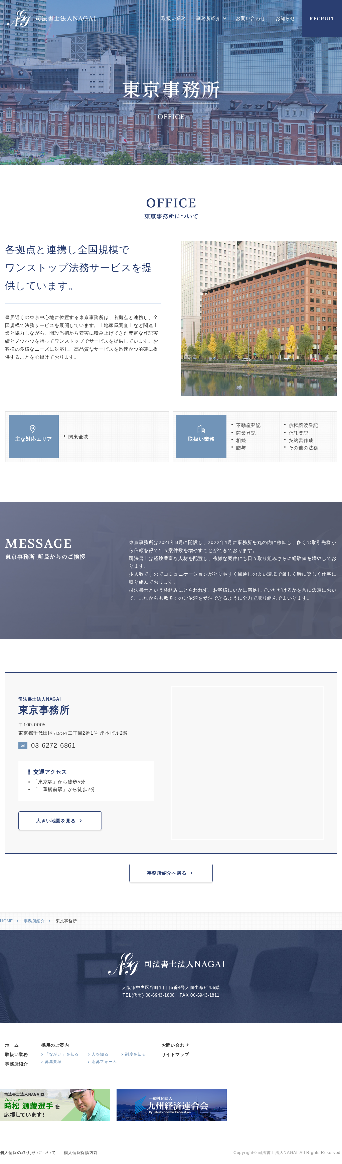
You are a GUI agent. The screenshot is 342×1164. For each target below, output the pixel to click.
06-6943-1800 (160, 995)
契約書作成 (301, 440)
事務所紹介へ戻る (166, 873)
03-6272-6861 (48, 745)
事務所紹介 (34, 921)
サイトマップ (175, 1054)
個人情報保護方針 (81, 1152)
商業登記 (246, 433)
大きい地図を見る (55, 820)
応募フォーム (104, 1062)
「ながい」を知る (62, 1054)
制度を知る (135, 1054)
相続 (241, 440)
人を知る (100, 1054)
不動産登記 (248, 425)
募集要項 (53, 1062)
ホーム (12, 1045)
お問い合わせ (251, 18)
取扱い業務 (173, 18)
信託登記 (299, 433)
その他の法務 (304, 447)
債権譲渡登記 (304, 425)
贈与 (241, 447)
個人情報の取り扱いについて (27, 1152)
